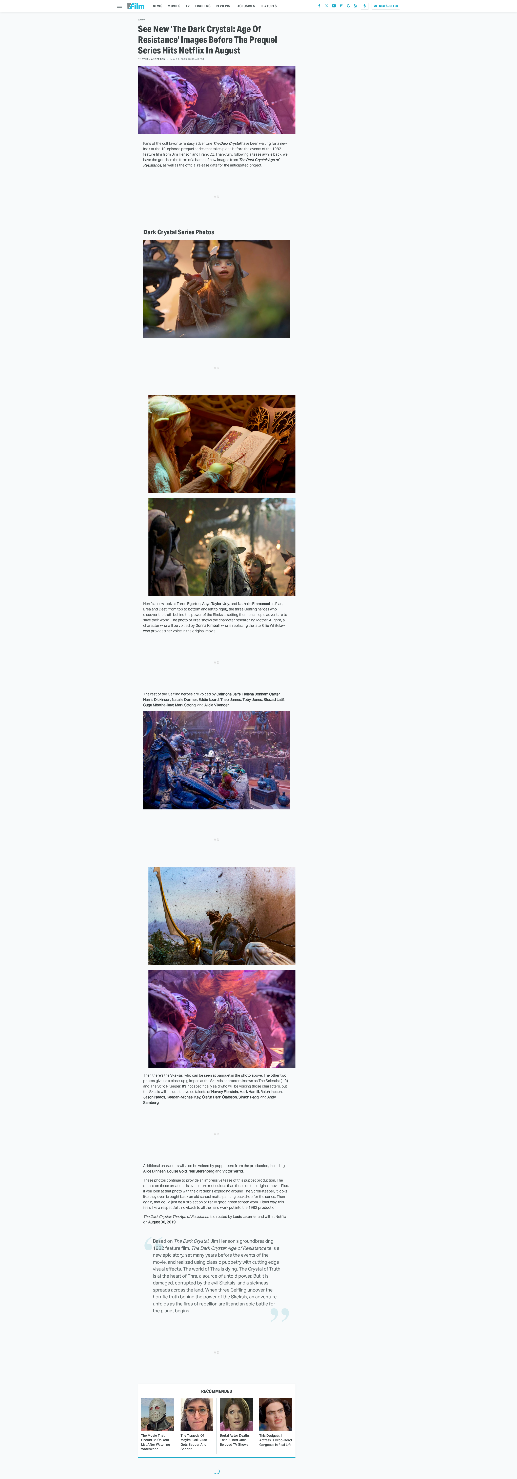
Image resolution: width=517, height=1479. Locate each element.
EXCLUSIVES (245, 6)
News (141, 20)
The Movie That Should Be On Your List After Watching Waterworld (155, 1442)
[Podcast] (365, 6)
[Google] (348, 6)
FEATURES (269, 6)
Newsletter (388, 6)
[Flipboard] (341, 6)
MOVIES (174, 6)
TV (188, 6)
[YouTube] (334, 6)
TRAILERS (202, 6)
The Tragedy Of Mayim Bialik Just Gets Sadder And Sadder (194, 1442)
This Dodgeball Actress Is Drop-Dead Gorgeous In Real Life (275, 1440)
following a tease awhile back (257, 154)
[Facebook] (319, 6)
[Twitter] (326, 6)
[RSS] (355, 6)
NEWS (157, 6)
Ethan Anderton (153, 59)
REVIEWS (223, 6)
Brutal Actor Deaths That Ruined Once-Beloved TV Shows (235, 1440)
